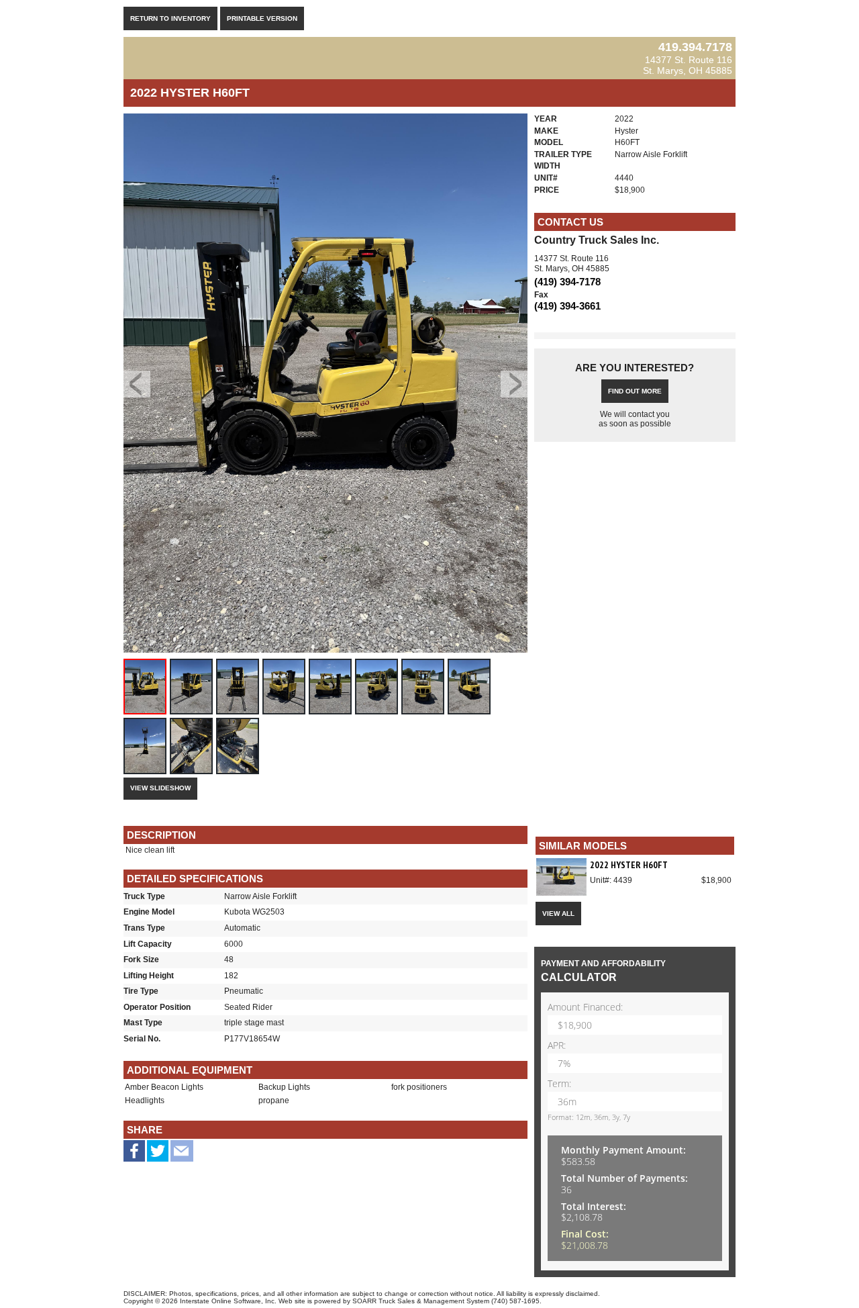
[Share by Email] (181, 1155)
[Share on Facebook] (134, 1153)
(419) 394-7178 (567, 281)
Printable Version (262, 18)
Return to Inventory (170, 18)
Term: (559, 1084)
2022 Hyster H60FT (629, 865)
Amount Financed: (585, 1007)
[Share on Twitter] (157, 1155)
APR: (557, 1046)
